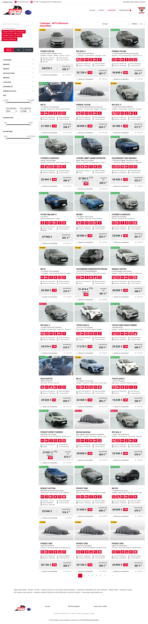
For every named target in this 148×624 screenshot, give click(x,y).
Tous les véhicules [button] (9, 49)
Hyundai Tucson (8, 35)
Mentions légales (74, 606)
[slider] (6, 102)
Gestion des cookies (100, 606)
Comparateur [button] (125, 10)
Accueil (92, 10)
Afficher (134, 24)
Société (101, 10)
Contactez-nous (7, 2)
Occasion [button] (28, 50)
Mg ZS (19, 35)
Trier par (105, 24)
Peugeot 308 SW (8, 32)
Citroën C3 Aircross (9, 39)
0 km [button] (18, 50)
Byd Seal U (20, 32)
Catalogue (111, 10)
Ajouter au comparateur (50, 75)
